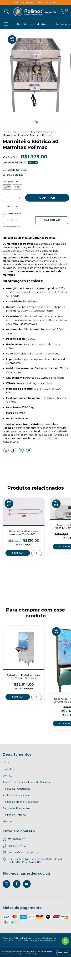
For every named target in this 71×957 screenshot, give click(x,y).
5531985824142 (17, 839)
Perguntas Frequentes (16, 808)
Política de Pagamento (17, 788)
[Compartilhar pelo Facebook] (14, 451)
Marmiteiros (20, 132)
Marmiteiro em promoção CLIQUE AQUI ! (35, 2)
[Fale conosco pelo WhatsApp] (65, 941)
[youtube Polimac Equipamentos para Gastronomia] (27, 884)
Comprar (17, 553)
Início (6, 132)
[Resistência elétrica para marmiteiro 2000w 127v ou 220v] (36, 553)
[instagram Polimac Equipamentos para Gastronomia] (6, 884)
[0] (64, 12)
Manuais (8, 821)
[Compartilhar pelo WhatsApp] (6, 450)
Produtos (8, 769)
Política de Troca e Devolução (20, 801)
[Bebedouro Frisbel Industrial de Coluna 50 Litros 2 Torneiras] (36, 697)
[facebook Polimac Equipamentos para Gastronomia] (17, 884)
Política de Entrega (14, 814)
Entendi (63, 952)
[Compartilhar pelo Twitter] (21, 451)
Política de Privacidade (16, 795)
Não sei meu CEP (11, 226)
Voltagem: (10, 181)
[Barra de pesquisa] (7, 12)
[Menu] (6, 24)
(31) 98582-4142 (17, 846)
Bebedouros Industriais (33, 24)
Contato (7, 775)
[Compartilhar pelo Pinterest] (28, 451)
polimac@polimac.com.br (23, 852)
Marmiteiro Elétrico (42, 132)
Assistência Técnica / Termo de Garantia (26, 782)
